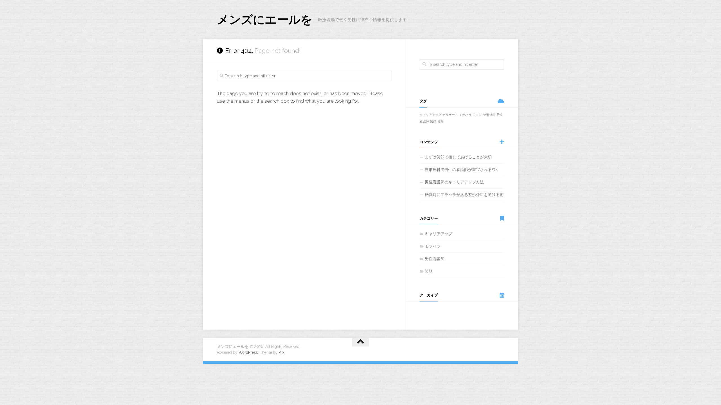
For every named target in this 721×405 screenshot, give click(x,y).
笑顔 (433, 121)
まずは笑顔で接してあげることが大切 (458, 157)
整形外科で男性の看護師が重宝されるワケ (462, 169)
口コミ (477, 114)
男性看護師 (434, 258)
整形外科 (489, 114)
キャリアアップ (430, 114)
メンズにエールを (264, 19)
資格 (440, 121)
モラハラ (465, 114)
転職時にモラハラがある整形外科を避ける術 (464, 194)
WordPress (248, 352)
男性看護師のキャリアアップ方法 (454, 182)
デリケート (450, 114)
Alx (281, 352)
